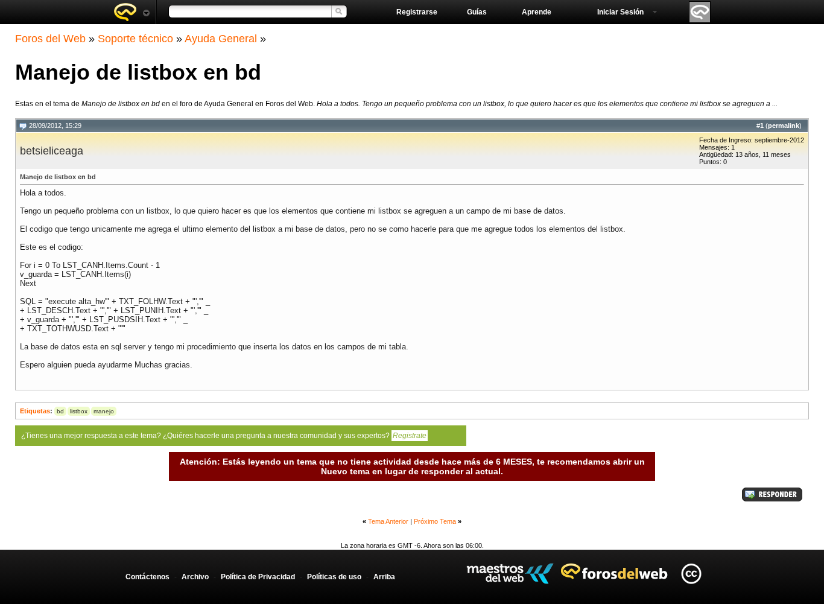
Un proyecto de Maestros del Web (510, 573)
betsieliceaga (51, 151)
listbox (78, 411)
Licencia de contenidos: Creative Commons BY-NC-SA (691, 573)
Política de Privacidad (258, 577)
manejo (103, 411)
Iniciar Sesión (620, 12)
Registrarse (416, 12)
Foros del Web (50, 39)
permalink (783, 125)
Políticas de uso (334, 577)
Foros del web (131, 12)
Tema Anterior (388, 521)
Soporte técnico (135, 39)
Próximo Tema (435, 521)
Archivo (195, 577)
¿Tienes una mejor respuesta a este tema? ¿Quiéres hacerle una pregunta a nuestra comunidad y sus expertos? (223, 435)
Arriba (384, 577)
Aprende (536, 12)
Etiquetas (35, 411)
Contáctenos (147, 577)
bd (60, 411)
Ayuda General (221, 39)
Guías (477, 12)
